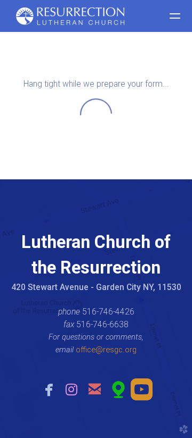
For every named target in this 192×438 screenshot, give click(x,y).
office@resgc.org (106, 349)
